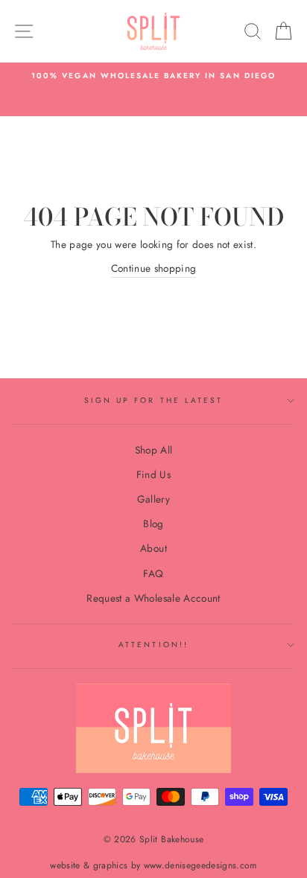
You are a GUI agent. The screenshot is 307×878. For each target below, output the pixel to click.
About (153, 548)
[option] (153, 76)
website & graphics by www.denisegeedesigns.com (153, 865)
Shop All (154, 449)
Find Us (153, 474)
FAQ (153, 573)
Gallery (153, 499)
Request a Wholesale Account (153, 598)
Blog (153, 523)
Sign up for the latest (153, 400)
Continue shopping (154, 268)
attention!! (153, 644)
